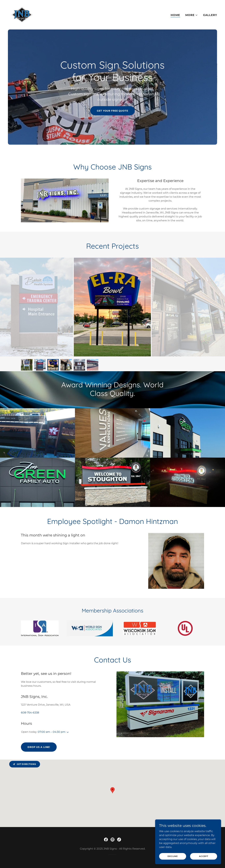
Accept (203, 856)
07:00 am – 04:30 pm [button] (51, 731)
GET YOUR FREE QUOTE (112, 110)
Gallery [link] (210, 15)
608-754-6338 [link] (30, 712)
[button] (191, 15)
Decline (173, 856)
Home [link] (175, 15)
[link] (22, 14)
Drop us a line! (39, 747)
